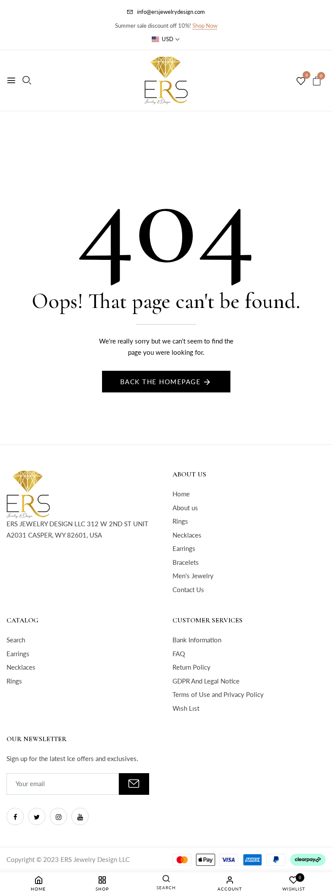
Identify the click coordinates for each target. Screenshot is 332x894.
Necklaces (186, 535)
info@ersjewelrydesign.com (171, 11)
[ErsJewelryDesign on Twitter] (36, 816)
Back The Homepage (160, 381)
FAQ (178, 654)
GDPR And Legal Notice (205, 681)
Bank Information (196, 640)
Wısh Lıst (185, 708)
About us (185, 508)
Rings (180, 521)
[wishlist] (301, 81)
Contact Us (188, 589)
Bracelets (185, 562)
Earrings (183, 548)
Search (15, 640)
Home (181, 494)
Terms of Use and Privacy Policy (218, 694)
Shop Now (204, 25)
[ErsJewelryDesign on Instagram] (58, 816)
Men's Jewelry (193, 576)
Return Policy (191, 667)
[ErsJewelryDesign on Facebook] (15, 816)
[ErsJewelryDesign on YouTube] (80, 816)
